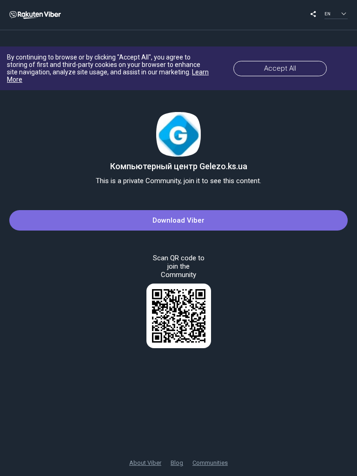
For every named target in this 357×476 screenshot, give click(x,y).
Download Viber (178, 220)
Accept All (280, 68)
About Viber (145, 462)
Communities (210, 462)
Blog (177, 462)
